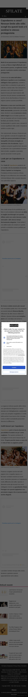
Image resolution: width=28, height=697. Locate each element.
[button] (14, 346)
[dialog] (14, 348)
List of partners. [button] (21, 355)
